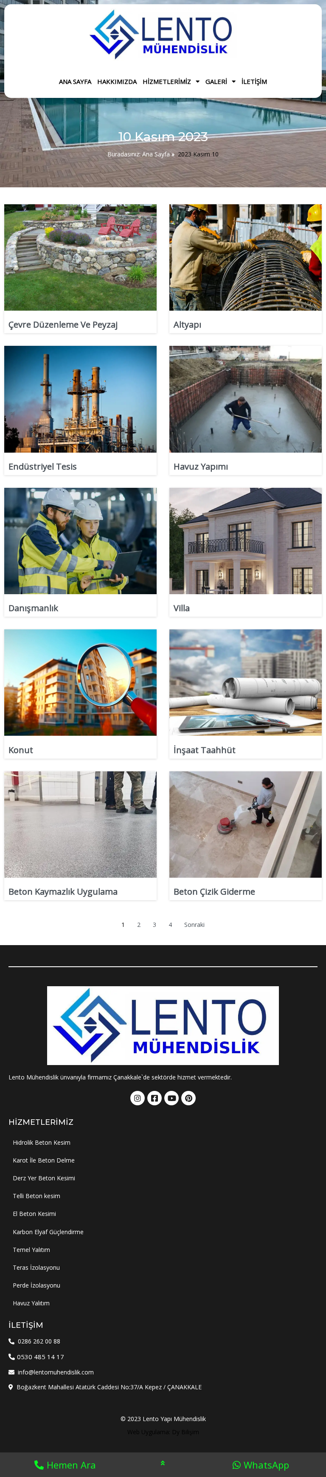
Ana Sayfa (156, 154)
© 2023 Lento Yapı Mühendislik (163, 1419)
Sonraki (194, 925)
